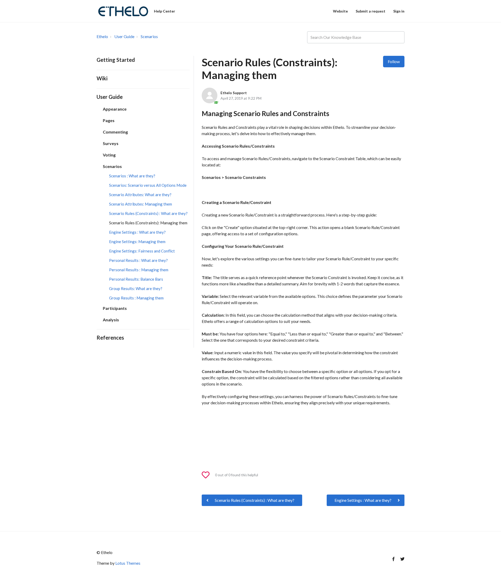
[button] (208, 475)
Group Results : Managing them (136, 298)
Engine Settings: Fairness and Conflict (142, 251)
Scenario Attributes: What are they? (140, 194)
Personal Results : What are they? (138, 260)
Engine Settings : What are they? (137, 232)
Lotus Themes (127, 563)
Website (340, 11)
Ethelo (102, 36)
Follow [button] (394, 61)
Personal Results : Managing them (138, 269)
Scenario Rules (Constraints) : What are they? (148, 213)
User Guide (124, 36)
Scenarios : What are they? (132, 175)
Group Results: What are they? (135, 288)
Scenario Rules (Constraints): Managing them (148, 222)
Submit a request (370, 11)
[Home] (123, 10)
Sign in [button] (398, 11)
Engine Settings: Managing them (137, 241)
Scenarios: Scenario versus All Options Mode (148, 185)
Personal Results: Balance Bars (136, 279)
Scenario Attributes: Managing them (140, 204)
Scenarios (149, 36)
